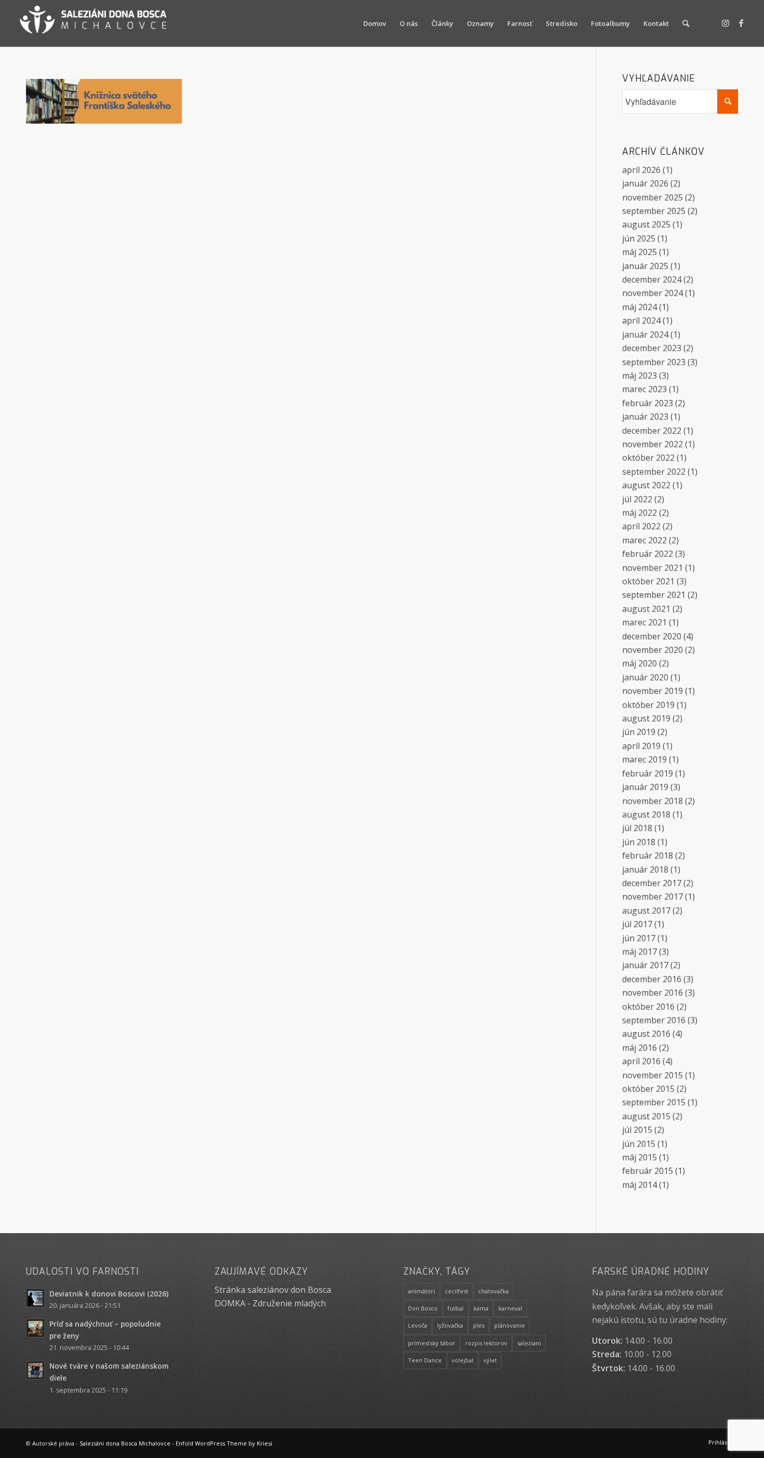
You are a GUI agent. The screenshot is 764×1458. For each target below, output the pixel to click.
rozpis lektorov (486, 1343)
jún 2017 (638, 938)
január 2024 (645, 334)
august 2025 (646, 224)
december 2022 (651, 430)
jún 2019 (638, 732)
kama (481, 1308)
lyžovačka (450, 1325)
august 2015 (646, 1116)
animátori (421, 1291)
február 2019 (647, 773)
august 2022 (646, 485)
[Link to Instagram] (725, 23)
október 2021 (648, 581)
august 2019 (646, 718)
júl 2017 (637, 924)
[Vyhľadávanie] (686, 23)
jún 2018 (638, 842)
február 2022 (647, 553)
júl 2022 (637, 499)
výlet (490, 1360)
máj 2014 (639, 1185)
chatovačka (493, 1291)
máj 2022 (639, 512)
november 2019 (652, 691)
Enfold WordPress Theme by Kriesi (224, 1443)
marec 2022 (644, 540)
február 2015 (647, 1170)
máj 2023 (639, 375)
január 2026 (645, 183)
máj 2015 (639, 1157)
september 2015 (654, 1102)
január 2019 (645, 787)
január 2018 (645, 869)
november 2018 (652, 801)
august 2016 (646, 1033)
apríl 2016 (641, 1061)
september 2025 (654, 211)
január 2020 (645, 677)
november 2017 (652, 896)
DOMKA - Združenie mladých (270, 1303)
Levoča (417, 1325)
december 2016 (651, 979)
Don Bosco (423, 1308)
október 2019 (648, 705)
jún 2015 (638, 1143)
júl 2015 (637, 1129)
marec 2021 (644, 622)
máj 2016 (639, 1047)
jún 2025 (638, 238)
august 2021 (646, 608)
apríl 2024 (641, 320)
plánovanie (509, 1325)
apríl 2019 (641, 746)
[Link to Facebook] (741, 23)
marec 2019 (644, 759)
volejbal (462, 1360)
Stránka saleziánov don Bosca (273, 1289)
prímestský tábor (431, 1343)
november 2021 (652, 567)
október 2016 (648, 1006)
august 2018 (646, 814)
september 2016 (654, 1020)
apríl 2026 (641, 170)
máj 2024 (639, 307)
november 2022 (652, 444)
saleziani (529, 1343)
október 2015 (648, 1088)
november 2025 (652, 197)
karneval (510, 1308)
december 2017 (651, 883)
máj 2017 (639, 951)
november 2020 (652, 650)
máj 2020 (639, 663)
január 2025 (645, 266)
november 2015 (652, 1075)
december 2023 (651, 348)
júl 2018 (637, 828)
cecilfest (456, 1291)
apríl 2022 (641, 526)
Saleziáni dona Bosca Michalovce (125, 1443)
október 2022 (648, 457)
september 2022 (654, 471)
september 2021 (654, 594)
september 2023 (654, 362)
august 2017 (646, 910)
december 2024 (651, 279)
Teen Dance (425, 1360)
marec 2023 (644, 389)
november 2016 (652, 992)
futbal (455, 1308)
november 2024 (652, 293)
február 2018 (647, 855)
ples (478, 1325)
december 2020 (651, 636)
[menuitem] (375, 23)
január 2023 (645, 416)
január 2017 (645, 965)
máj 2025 (639, 252)
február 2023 (647, 403)
